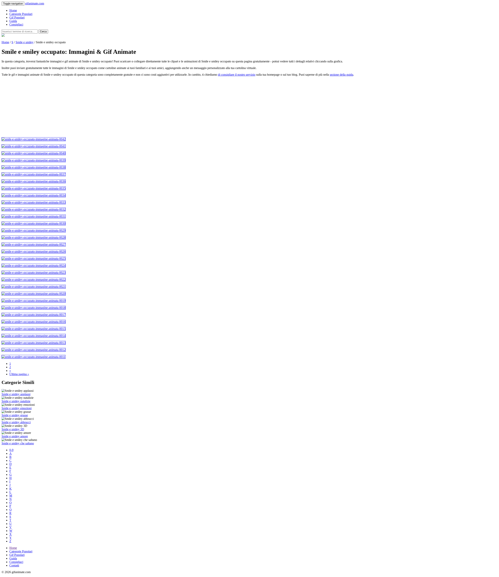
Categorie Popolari (20, 14)
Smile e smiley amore (15, 436)
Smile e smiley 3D (13, 429)
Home (13, 10)
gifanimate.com (34, 3)
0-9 (11, 450)
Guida (13, 21)
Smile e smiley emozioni (17, 408)
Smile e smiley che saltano (18, 443)
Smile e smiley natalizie (16, 401)
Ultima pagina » (19, 374)
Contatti (14, 565)
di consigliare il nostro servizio (236, 74)
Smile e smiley (25, 42)
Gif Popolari (17, 17)
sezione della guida (341, 74)
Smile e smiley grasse (15, 415)
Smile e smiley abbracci (16, 422)
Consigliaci (16, 24)
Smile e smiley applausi (16, 394)
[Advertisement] (118, 107)
